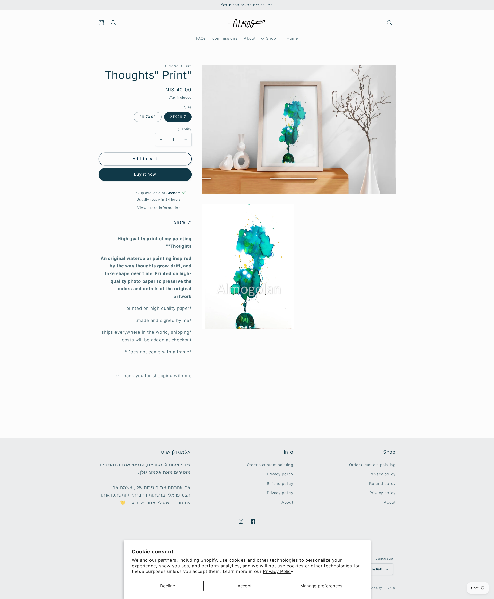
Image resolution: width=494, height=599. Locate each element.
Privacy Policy (278, 571)
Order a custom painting (372, 465)
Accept (244, 585)
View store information (159, 208)
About (389, 502)
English (376, 569)
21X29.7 (178, 117)
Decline (167, 585)
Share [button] (179, 222)
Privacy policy (382, 474)
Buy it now (145, 174)
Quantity (184, 129)
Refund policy (382, 483)
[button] (389, 23)
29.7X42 (147, 117)
